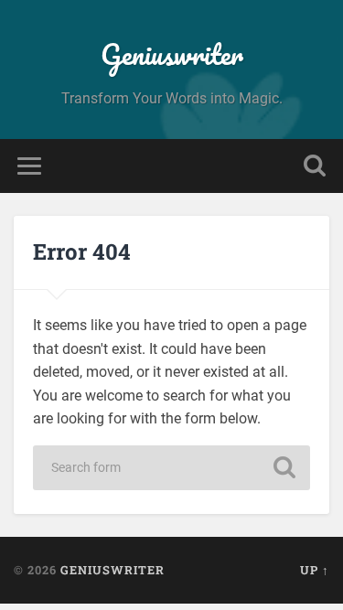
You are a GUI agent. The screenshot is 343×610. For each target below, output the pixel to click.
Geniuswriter (172, 54)
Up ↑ (314, 569)
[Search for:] (172, 467)
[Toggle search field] (315, 166)
